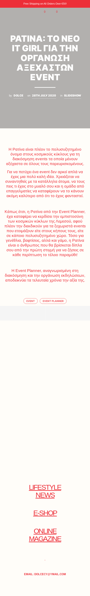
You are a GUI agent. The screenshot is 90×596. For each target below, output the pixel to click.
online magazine (45, 535)
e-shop (45, 513)
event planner (53, 301)
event (30, 301)
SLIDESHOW (72, 95)
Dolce (18, 95)
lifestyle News (45, 491)
